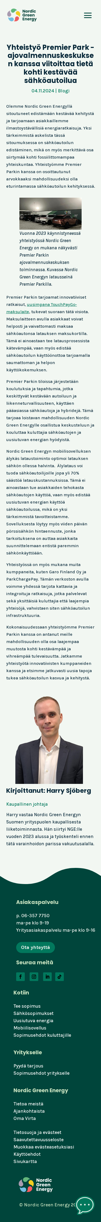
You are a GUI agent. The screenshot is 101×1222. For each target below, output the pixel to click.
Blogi (64, 91)
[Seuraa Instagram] (34, 976)
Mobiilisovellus (29, 1028)
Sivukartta (25, 1161)
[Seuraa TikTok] (59, 976)
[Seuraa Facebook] (20, 976)
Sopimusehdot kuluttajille (42, 1035)
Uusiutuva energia (33, 1020)
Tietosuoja (24, 1132)
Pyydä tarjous (28, 1066)
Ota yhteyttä (35, 947)
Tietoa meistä (28, 1103)
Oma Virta (24, 1118)
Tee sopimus (27, 1006)
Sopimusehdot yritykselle (41, 1073)
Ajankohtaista (29, 1111)
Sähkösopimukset (33, 1013)
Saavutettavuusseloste (38, 1139)
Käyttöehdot (27, 1154)
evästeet (52, 1132)
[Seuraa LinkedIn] (47, 976)
